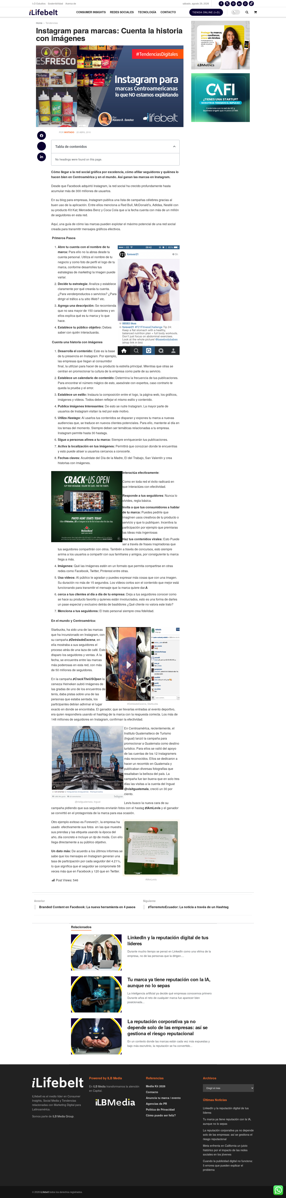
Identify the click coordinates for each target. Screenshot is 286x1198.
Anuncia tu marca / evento (163, 1098)
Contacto (168, 12)
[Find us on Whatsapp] (245, 3)
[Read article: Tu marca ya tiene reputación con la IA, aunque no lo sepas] (96, 994)
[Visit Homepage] (43, 12)
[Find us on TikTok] (251, 3)
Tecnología (147, 12)
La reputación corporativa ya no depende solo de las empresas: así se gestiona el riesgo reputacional (167, 1027)
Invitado (69, 132)
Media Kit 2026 (155, 1086)
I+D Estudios (39, 3)
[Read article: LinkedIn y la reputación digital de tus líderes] (96, 952)
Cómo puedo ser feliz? (161, 1115)
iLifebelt (44, 1192)
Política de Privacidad (160, 1109)
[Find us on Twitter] (227, 3)
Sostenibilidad (55, 3)
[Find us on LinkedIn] (239, 3)
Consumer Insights (91, 12)
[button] (41, 135)
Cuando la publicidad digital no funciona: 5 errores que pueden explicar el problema (228, 1165)
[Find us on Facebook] (221, 3)
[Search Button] (247, 12)
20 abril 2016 (83, 132)
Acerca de (70, 3)
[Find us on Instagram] (233, 3)
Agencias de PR (156, 1104)
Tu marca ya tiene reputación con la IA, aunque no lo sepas (168, 982)
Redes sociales (122, 12)
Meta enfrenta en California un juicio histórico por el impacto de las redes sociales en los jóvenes (225, 1150)
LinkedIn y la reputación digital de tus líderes (167, 940)
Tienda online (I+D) (206, 12)
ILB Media (99, 1086)
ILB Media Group (63, 1116)
